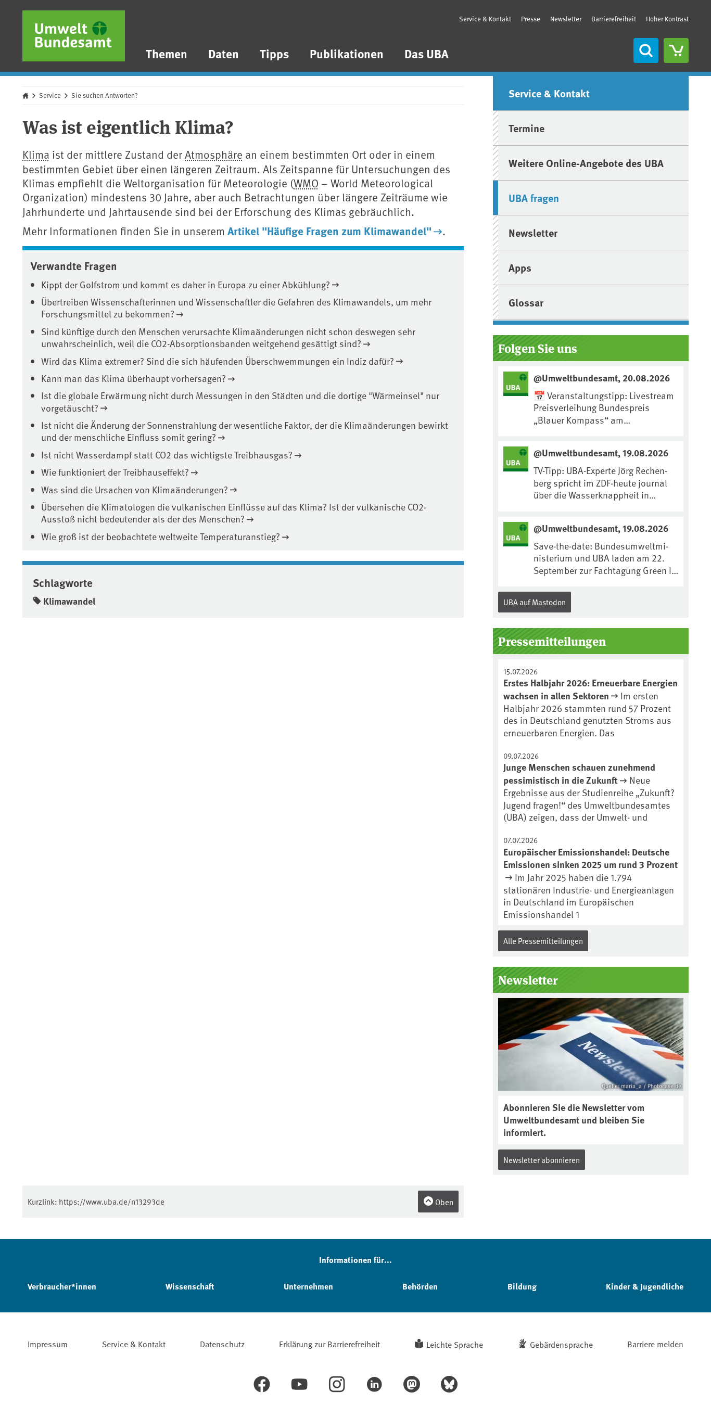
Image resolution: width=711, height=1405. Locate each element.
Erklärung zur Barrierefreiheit (329, 1343)
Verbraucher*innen (62, 1286)
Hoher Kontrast (667, 19)
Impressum (48, 1343)
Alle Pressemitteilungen (543, 940)
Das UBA (426, 53)
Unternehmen (308, 1286)
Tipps (274, 53)
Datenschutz (222, 1343)
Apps (520, 267)
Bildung (522, 1286)
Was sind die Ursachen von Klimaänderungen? (134, 489)
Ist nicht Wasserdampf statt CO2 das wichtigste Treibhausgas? (167, 454)
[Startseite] (73, 35)
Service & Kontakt (485, 18)
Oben (443, 1201)
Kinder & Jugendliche (644, 1286)
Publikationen (347, 53)
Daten (223, 53)
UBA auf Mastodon (534, 601)
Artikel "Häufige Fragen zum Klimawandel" (329, 230)
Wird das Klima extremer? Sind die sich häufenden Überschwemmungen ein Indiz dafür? (217, 360)
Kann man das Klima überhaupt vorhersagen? (133, 378)
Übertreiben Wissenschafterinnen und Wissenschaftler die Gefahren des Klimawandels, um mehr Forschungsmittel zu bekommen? (236, 307)
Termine (526, 127)
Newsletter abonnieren (541, 1159)
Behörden (420, 1286)
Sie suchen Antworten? (104, 95)
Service (50, 95)
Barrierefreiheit (613, 18)
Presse (530, 18)
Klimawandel (69, 601)
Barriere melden (655, 1343)
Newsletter (565, 18)
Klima (35, 154)
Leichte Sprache (454, 1344)
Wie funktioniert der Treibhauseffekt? (115, 471)
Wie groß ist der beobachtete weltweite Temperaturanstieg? (160, 536)
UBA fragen (534, 197)
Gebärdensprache (561, 1344)
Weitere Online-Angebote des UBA (586, 162)
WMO (306, 182)
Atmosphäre (214, 154)
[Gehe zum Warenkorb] (676, 50)
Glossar (526, 302)
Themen (166, 53)
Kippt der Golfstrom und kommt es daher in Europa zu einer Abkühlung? (185, 284)
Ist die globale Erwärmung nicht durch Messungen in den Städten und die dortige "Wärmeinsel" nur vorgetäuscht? (240, 401)
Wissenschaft (190, 1286)
